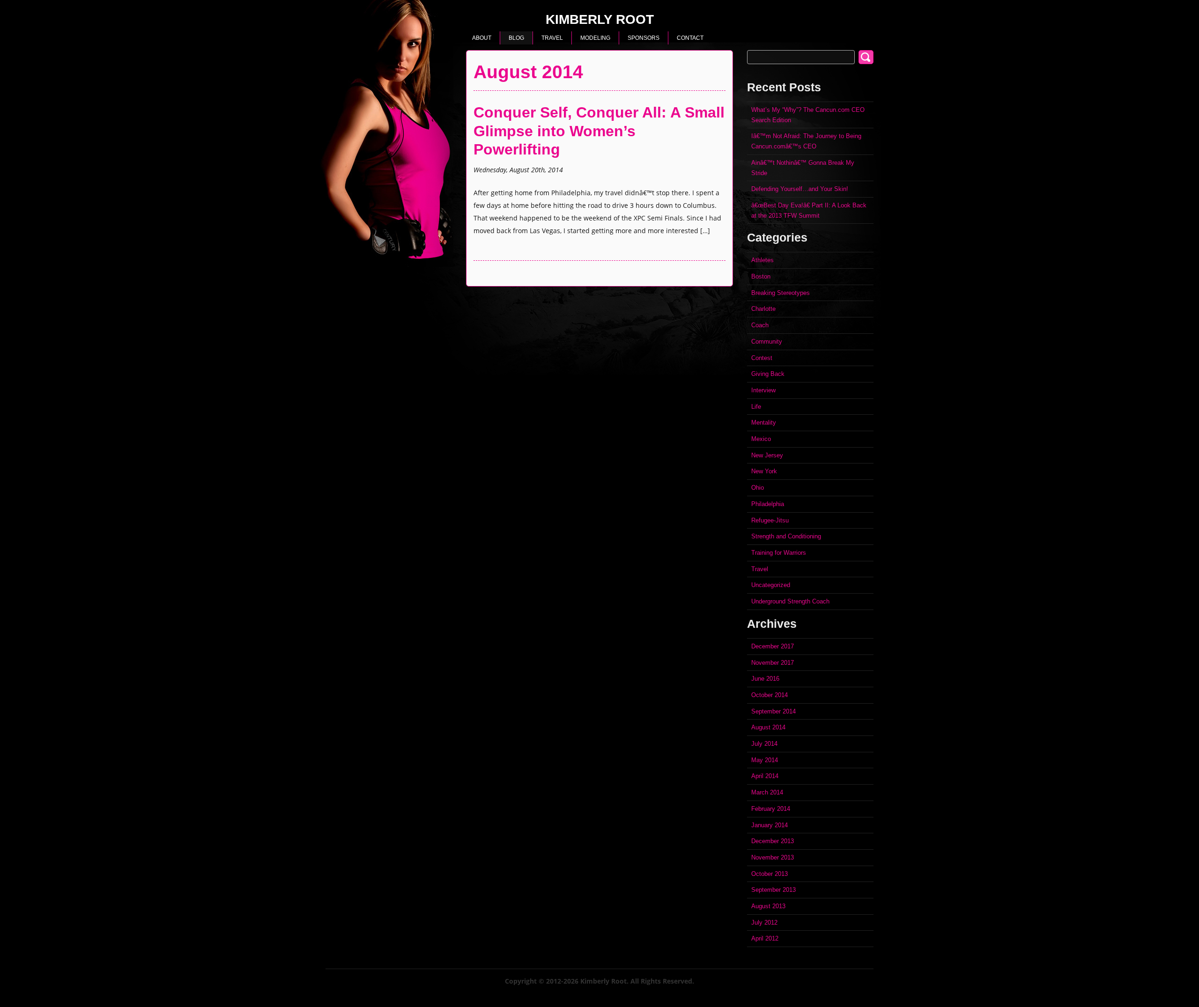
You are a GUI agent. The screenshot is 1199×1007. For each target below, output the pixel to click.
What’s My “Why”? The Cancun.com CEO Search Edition (808, 115)
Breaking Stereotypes (780, 292)
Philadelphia (767, 503)
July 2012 (764, 922)
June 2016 (765, 678)
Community (766, 341)
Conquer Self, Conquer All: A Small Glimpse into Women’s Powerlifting (599, 131)
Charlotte (763, 308)
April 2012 (764, 938)
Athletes (762, 260)
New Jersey (767, 455)
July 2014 (764, 743)
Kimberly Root (600, 20)
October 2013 (769, 873)
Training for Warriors (778, 552)
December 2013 (772, 841)
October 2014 (769, 694)
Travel (552, 38)
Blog (516, 38)
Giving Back (768, 373)
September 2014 (773, 711)
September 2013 (773, 889)
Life (756, 406)
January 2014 (769, 825)
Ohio (757, 487)
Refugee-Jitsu (770, 520)
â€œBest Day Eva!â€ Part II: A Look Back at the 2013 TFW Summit (808, 210)
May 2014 (764, 760)
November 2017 (772, 662)
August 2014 (768, 727)
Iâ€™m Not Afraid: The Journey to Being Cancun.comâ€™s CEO (806, 141)
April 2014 (764, 775)
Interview (763, 390)
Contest (761, 357)
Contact (690, 38)
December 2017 (772, 646)
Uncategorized (770, 584)
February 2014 (770, 808)
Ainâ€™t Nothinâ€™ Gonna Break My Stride (802, 167)
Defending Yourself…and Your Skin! (799, 188)
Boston (760, 276)
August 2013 (768, 906)
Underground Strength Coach (790, 601)
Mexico (761, 438)
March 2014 (767, 792)
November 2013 (772, 857)
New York (764, 471)
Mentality (763, 422)
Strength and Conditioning (786, 536)
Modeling (595, 38)
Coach (760, 325)
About (481, 38)
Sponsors (643, 38)
